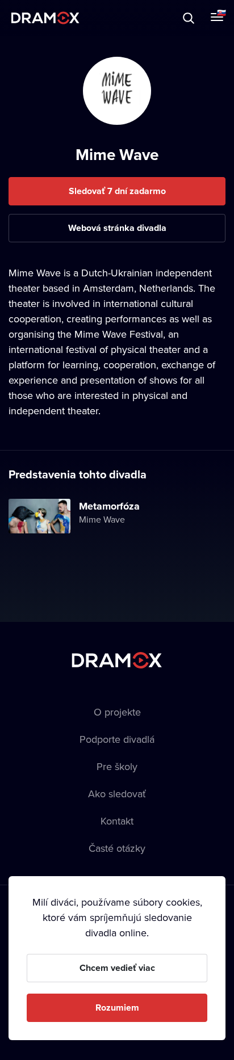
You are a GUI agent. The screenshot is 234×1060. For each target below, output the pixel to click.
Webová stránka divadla (117, 227)
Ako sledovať (117, 793)
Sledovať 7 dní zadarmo (117, 190)
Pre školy (117, 766)
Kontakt (117, 821)
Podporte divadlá (117, 739)
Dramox (45, 18)
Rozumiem (117, 1007)
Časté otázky (117, 848)
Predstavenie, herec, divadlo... (114, 18)
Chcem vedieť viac (117, 967)
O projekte (117, 712)
